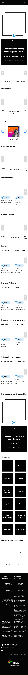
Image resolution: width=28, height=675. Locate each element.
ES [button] (25, 2)
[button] (3, 2)
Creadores (4, 576)
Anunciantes (17, 576)
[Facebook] (2, 645)
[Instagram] (10, 645)
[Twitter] (5, 645)
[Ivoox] (18, 645)
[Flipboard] (15, 645)
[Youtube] (8, 645)
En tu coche (17, 578)
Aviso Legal (4, 654)
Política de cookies (14, 654)
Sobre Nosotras (6, 578)
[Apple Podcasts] (13, 645)
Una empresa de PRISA (14, 662)
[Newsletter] (14, 650)
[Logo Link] (14, 3)
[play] (14, 35)
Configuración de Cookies (17, 655)
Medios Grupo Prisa (14, 665)
